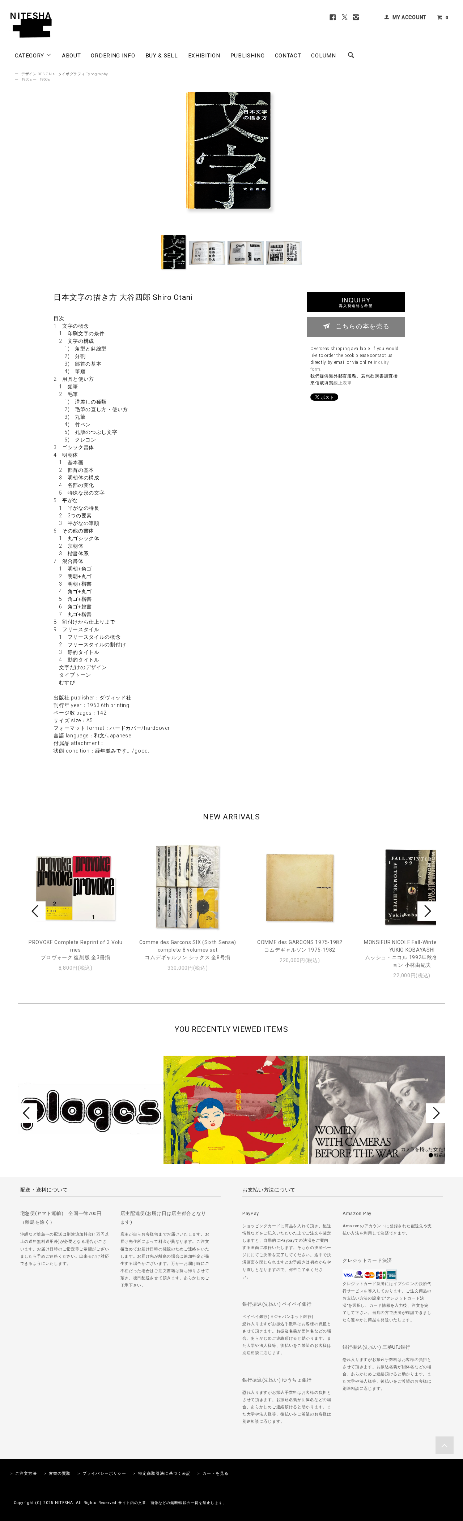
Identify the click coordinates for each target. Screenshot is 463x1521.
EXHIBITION (204, 55)
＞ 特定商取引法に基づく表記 (161, 1473)
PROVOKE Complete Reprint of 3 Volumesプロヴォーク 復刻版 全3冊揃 (76, 949)
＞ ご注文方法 (23, 1473)
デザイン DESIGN (36, 74)
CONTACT (288, 55)
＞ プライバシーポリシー (101, 1473)
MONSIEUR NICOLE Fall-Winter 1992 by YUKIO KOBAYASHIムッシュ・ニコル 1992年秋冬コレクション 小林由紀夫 (412, 953)
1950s (26, 79)
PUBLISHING (247, 55)
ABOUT (71, 55)
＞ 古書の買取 (57, 1473)
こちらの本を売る (363, 326)
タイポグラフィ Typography (83, 74)
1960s (44, 79)
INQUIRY (356, 302)
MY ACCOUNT (409, 17)
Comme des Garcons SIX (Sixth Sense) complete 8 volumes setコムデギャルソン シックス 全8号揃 (188, 949)
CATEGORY (30, 55)
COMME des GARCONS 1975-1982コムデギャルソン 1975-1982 (300, 946)
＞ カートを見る (212, 1473)
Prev (36, 911)
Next (426, 911)
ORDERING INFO (113, 55)
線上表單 (343, 382)
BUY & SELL (161, 55)
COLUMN (323, 55)
